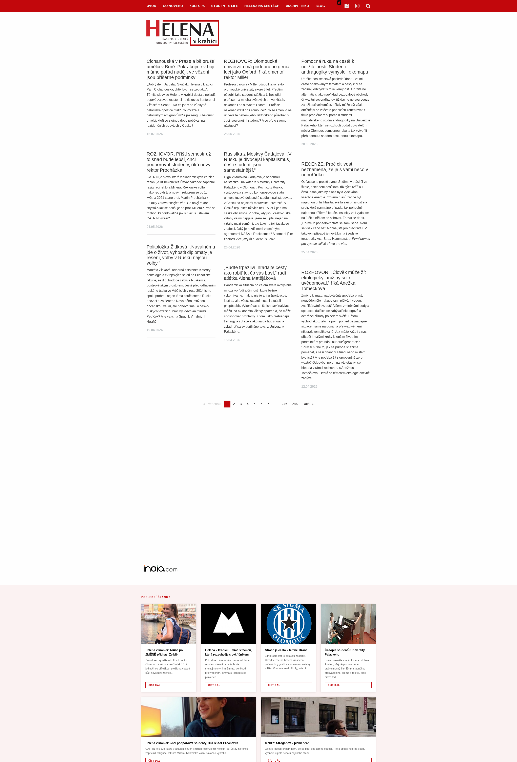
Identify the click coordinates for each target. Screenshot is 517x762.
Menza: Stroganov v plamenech (287, 743)
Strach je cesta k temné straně (286, 650)
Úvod (151, 6)
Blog (320, 6)
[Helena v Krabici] (183, 44)
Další (306, 404)
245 (284, 404)
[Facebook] (346, 6)
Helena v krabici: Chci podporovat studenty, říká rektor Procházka (191, 743)
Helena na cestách (262, 6)
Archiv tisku (297, 6)
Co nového (173, 6)
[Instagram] (357, 6)
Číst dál (154, 685)
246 (295, 404)
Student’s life (224, 6)
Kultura (197, 6)
